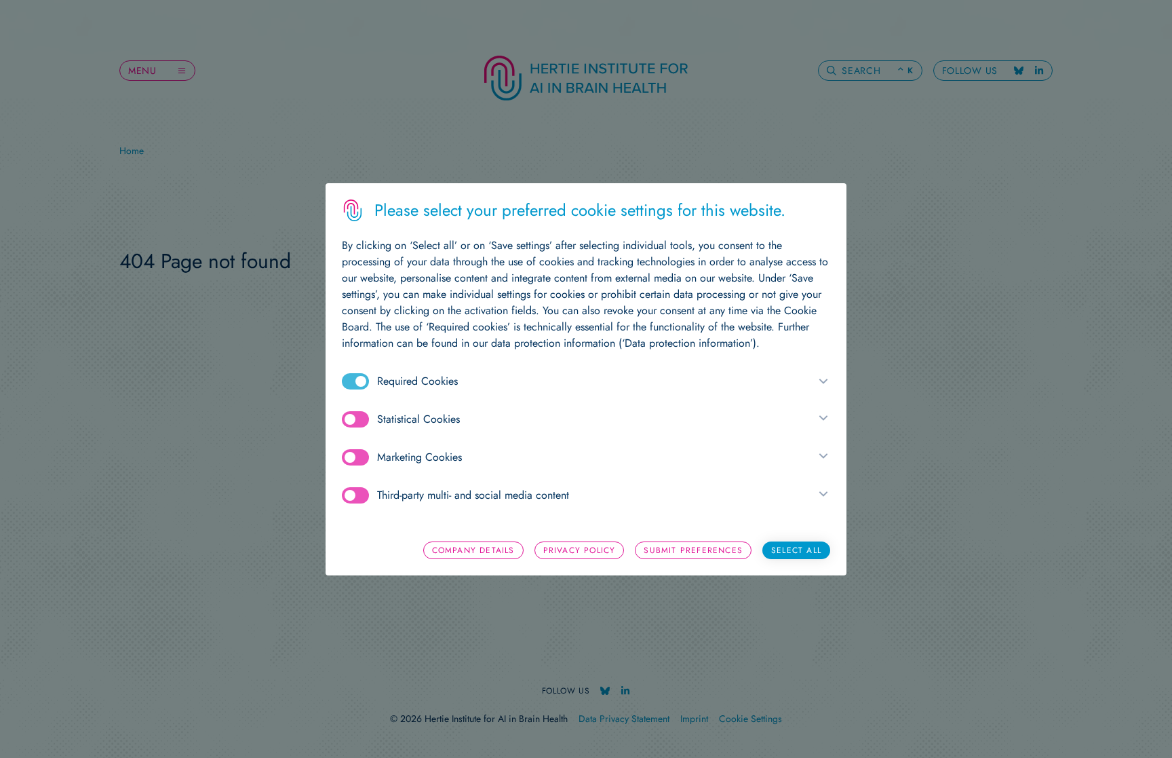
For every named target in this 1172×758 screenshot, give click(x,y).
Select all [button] (796, 550)
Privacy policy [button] (579, 550)
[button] (820, 381)
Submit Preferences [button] (693, 550)
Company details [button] (473, 550)
